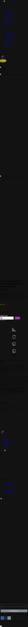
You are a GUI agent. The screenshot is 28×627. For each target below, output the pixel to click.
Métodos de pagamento (8, 441)
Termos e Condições (7, 482)
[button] (14, 28)
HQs (7, 13)
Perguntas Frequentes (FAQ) (9, 485)
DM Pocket (8, 12)
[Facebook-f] (2, 618)
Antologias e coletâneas (11, 11)
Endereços (5, 440)
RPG (7, 19)
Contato (5, 25)
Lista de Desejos (6, 444)
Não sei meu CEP (3, 320)
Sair (4, 446)
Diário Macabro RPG (8, 22)
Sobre (4, 8)
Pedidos (5, 438)
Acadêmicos (8, 15)
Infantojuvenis (9, 14)
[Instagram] (5, 618)
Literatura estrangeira (10, 17)
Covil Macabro (6, 24)
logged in (10, 410)
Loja (4, 9)
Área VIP (5, 445)
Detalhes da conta (7, 443)
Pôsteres (8, 18)
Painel (4, 436)
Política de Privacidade (8, 484)
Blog (4, 23)
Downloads (5, 439)
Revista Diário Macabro (11, 20)
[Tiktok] (9, 618)
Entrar (4, 54)
